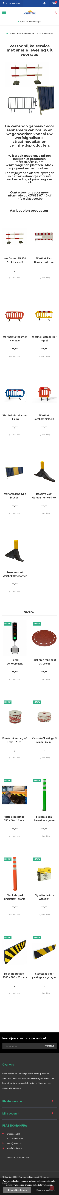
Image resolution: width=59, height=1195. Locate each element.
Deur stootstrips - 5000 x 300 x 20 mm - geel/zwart (15, 975)
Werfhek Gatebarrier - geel (44, 338)
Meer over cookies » (46, 1190)
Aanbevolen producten (29, 210)
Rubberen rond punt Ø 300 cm (44, 662)
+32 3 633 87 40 (13, 3)
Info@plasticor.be (30, 198)
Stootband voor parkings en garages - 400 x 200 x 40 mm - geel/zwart (44, 975)
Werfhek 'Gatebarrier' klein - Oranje (44, 417)
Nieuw (29, 612)
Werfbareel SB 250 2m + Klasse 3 (15, 260)
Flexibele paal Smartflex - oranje (14, 897)
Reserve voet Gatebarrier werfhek (44, 495)
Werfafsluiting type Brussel (14, 495)
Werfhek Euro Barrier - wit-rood (44, 260)
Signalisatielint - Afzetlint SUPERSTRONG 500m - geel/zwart (44, 897)
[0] (54, 3)
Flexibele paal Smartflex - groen (44, 818)
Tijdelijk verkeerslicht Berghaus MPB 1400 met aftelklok (15, 662)
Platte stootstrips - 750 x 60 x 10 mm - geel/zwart (14, 818)
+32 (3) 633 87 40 (14, 1143)
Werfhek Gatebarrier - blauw (15, 417)
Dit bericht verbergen (17, 1190)
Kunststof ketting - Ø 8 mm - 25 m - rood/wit (14, 740)
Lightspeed (34, 1177)
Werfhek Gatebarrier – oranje (15, 338)
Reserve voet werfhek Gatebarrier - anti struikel (15, 574)
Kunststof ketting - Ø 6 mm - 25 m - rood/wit (44, 740)
